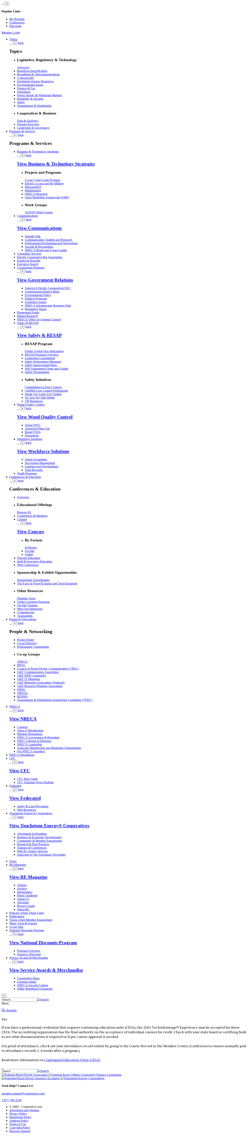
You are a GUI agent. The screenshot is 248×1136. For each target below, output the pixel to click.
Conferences (17, 22)
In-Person (31, 547)
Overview (23, 497)
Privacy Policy (18, 1113)
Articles (22, 885)
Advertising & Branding (32, 833)
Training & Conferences (31, 847)
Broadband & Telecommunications (38, 74)
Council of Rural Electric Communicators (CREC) (48, 668)
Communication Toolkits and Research (48, 239)
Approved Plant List (37, 428)
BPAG (21, 665)
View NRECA (23, 718)
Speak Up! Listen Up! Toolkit (43, 394)
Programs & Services (22, 131)
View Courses (30, 531)
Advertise (23, 902)
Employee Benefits (28, 260)
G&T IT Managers (28, 679)
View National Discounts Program (43, 942)
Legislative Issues (35, 302)
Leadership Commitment (40, 358)
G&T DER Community (31, 675)
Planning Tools (26, 598)
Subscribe (23, 909)
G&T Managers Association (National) (41, 682)
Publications (16, 916)
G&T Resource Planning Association (39, 686)
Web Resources (26, 809)
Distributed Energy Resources (35, 81)
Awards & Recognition (39, 246)
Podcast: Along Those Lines (26, 913)
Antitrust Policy (18, 1120)
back (21, 42)
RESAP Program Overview (42, 354)
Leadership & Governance (33, 127)
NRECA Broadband (21, 754)
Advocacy (23, 67)
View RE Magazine (28, 877)
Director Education (28, 558)
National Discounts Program (26, 930)
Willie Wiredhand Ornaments (35, 988)
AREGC (22, 661)
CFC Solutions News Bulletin (35, 782)
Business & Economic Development (39, 837)
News (12, 861)
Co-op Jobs (16, 926)
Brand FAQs (32, 432)
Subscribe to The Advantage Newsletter (41, 854)
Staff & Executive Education (34, 561)
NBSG (21, 689)
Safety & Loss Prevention (32, 806)
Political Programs (36, 298)
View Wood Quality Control (45, 416)
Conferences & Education (25, 477)
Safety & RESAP (28, 323)
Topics (13, 39)
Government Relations (31, 267)
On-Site (29, 551)
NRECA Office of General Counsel (39, 319)
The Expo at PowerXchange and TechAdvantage (47, 583)
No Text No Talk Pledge (40, 397)
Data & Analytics (27, 120)
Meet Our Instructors (29, 608)
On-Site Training (27, 605)
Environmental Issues (30, 84)
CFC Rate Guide (27, 778)
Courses (22, 519)
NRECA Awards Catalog (32, 985)
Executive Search (27, 264)
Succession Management (40, 463)
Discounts (15, 26)
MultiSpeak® (33, 190)
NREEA (22, 693)
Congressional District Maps (42, 291)
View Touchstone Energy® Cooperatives (49, 825)
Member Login (11, 32)
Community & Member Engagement (39, 840)
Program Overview (28, 950)
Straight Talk (32, 236)
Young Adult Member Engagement (30, 919)
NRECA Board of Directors (34, 741)
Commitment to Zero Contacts (43, 387)
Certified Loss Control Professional (46, 390)
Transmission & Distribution (34, 105)
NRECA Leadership (29, 744)
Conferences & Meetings (32, 515)
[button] (43, 999)
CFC (12, 758)
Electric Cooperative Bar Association (39, 257)
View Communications (39, 228)
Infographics (24, 892)
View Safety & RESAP (39, 335)
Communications (27, 215)
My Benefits (16, 19)
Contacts (22, 727)
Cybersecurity (25, 77)
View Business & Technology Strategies (56, 163)
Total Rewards (34, 470)
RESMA (22, 696)
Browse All (24, 512)
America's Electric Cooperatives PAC (48, 288)
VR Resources (34, 401)
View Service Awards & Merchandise (46, 970)
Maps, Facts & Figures (23, 923)
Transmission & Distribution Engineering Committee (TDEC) (54, 700)
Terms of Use (17, 1124)
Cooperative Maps (28, 978)
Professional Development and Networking (51, 243)
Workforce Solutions (29, 439)
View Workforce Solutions (43, 451)
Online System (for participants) (44, 351)
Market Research (27, 316)
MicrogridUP (33, 187)
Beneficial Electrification (32, 71)
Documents (32, 435)
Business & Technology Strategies (38, 151)
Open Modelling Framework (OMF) (47, 197)
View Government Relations (45, 279)
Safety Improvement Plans (41, 365)
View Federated (25, 798)
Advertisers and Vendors (24, 1110)
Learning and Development (41, 466)
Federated (15, 785)
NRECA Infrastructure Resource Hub (48, 305)
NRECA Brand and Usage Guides (46, 250)
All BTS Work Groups (39, 212)
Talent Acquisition (36, 459)
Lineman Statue (26, 981)
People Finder (25, 639)
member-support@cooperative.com (23, 1093)
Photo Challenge (27, 895)
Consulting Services (29, 253)
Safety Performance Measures (43, 361)
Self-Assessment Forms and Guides (46, 368)
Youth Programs (27, 473)
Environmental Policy (38, 295)
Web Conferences (28, 565)
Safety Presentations (37, 372)
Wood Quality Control (30, 404)
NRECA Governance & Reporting (38, 737)
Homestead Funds (28, 312)
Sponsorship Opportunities (33, 580)
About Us (23, 899)
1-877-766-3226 (12, 1100)
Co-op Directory (27, 643)
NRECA (14, 706)
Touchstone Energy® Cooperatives (30, 813)
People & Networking (22, 619)
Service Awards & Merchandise (28, 957)
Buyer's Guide (26, 906)
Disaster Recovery (28, 124)
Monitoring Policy (20, 1117)
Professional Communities (33, 646)
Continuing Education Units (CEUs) (72, 1059)
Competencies (25, 612)
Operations (23, 91)
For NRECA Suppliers (31, 751)
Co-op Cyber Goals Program (42, 180)
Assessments (25, 615)
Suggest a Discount (29, 954)
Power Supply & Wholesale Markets (39, 95)
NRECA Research (36, 194)
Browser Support (19, 1131)
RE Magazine (17, 864)
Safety (21, 102)
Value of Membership (30, 730)
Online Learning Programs (33, 601)
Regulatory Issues (35, 309)
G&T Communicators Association (38, 672)
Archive (22, 888)
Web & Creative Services (32, 851)
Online (29, 554)
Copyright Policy (19, 1127)
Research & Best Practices (33, 844)
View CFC (19, 770)
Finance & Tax (26, 88)
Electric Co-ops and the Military (44, 183)
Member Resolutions (29, 734)
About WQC (33, 425)
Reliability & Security (30, 98)
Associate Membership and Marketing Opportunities (49, 748)
